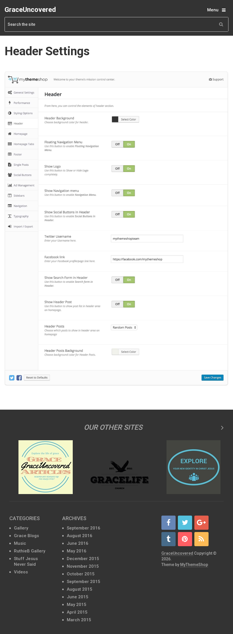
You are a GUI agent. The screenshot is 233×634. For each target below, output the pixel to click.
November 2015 (83, 566)
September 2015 (83, 581)
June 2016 (77, 543)
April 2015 (77, 612)
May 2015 (76, 604)
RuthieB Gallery (29, 551)
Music (20, 543)
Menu (213, 9)
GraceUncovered (30, 9)
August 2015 (79, 589)
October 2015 (81, 573)
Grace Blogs (26, 535)
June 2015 (77, 596)
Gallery (21, 528)
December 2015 (83, 558)
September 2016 (83, 528)
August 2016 (79, 535)
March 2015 (79, 619)
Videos (21, 572)
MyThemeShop (194, 564)
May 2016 (76, 551)
